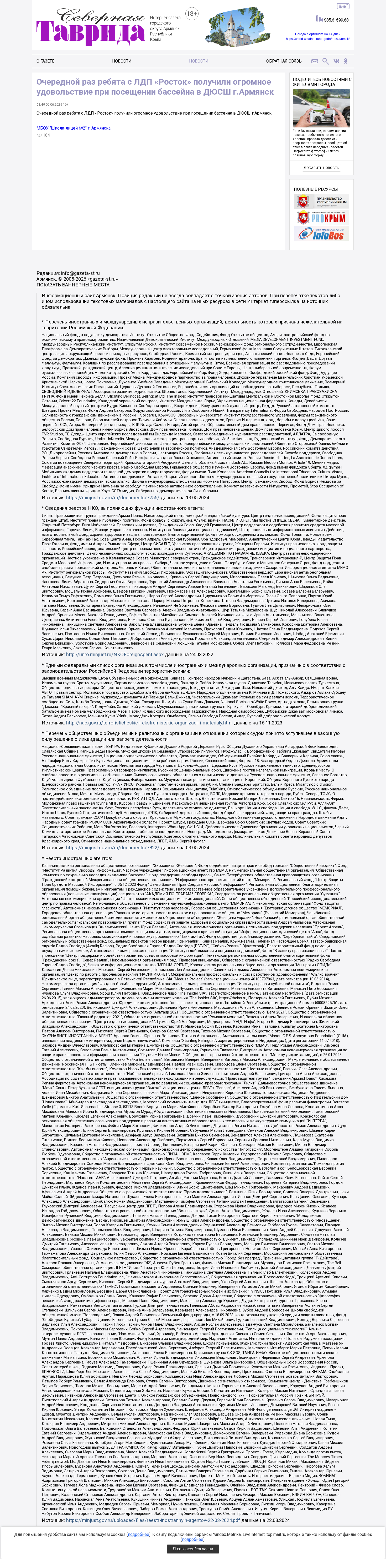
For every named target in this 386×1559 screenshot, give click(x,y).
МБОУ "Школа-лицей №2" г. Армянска (73, 128)
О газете (45, 61)
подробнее (138, 1534)
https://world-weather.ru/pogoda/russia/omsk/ (318, 39)
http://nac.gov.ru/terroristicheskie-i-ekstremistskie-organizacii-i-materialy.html (149, 723)
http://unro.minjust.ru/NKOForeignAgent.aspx (115, 654)
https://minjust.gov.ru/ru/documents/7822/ (112, 848)
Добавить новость (321, 168)
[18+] (108, 27)
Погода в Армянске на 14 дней (318, 34)
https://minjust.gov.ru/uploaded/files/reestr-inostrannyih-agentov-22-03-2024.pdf (153, 1520)
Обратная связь (284, 61)
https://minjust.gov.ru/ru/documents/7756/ (112, 498)
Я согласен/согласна (193, 1549)
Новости (122, 61)
